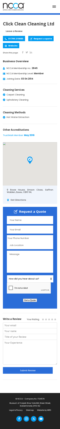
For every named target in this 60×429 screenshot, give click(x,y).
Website (12, 45)
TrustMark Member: (19, 135)
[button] (30, 160)
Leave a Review (14, 31)
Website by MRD (44, 410)
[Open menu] (54, 6)
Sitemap (30, 410)
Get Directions (18, 199)
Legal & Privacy (16, 410)
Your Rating (33, 319)
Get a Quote (30, 300)
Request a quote (42, 38)
